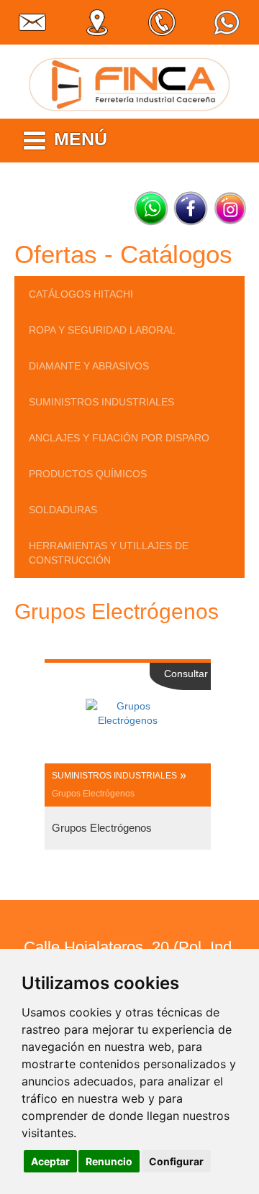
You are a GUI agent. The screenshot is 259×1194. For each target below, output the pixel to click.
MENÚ (80, 139)
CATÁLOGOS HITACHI (81, 294)
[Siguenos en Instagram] (230, 208)
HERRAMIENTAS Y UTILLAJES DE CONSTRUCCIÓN (108, 553)
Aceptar (50, 1161)
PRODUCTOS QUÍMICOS (88, 473)
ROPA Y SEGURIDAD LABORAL (102, 330)
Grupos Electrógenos (93, 794)
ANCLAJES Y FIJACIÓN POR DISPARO (119, 438)
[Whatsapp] (151, 208)
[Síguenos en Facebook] (191, 208)
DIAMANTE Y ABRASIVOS (89, 366)
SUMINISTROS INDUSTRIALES (101, 402)
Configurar (176, 1161)
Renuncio (109, 1161)
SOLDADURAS (63, 509)
